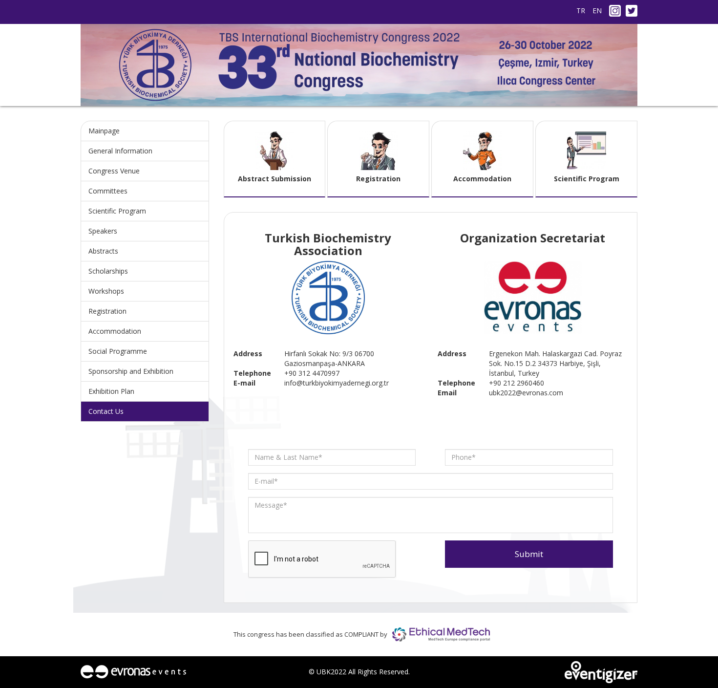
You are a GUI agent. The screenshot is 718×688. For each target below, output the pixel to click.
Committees (107, 190)
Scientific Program (117, 210)
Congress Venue (114, 170)
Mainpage (104, 130)
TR (580, 10)
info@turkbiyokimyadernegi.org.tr (336, 382)
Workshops (106, 291)
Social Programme (117, 351)
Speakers (102, 231)
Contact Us (106, 411)
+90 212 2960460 (516, 382)
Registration (107, 311)
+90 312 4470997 (311, 373)
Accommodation (114, 331)
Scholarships (108, 271)
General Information (120, 150)
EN (597, 10)
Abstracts (103, 251)
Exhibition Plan (111, 391)
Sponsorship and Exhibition (130, 371)
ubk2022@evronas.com (526, 392)
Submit (529, 553)
